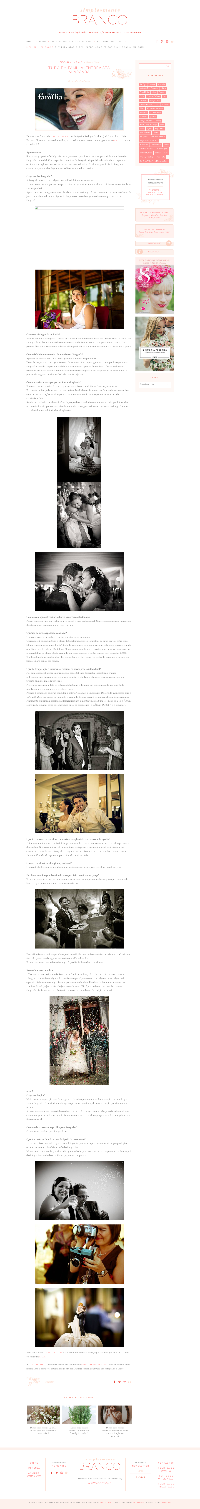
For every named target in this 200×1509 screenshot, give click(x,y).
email (42, 1357)
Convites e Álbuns (153, 96)
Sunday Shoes (156, 145)
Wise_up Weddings (146, 157)
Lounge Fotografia (146, 121)
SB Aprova (143, 137)
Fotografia (143, 112)
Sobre (34, 1463)
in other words (155, 112)
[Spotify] (167, 41)
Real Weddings (145, 133)
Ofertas (149, 129)
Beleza (163, 88)
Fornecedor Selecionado (79, 81)
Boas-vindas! (144, 92)
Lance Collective (106, 1502)
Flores (142, 108)
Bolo (154, 92)
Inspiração (143, 117)
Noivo (142, 129)
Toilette (166, 145)
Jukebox (153, 117)
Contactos (166, 1463)
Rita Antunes (138, 1502)
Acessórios (161, 84)
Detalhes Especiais (146, 104)
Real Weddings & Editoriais (98, 47)
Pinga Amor (159, 129)
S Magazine (144, 145)
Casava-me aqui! (133, 47)
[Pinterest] (162, 41)
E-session (165, 104)
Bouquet (162, 92)
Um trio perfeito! (161, 149)
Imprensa (34, 1468)
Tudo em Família (59, 136)
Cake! (142, 96)
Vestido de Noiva (146, 153)
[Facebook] (157, 41)
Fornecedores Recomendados (71, 41)
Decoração (143, 100)
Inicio (30, 41)
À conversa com (161, 161)
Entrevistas (66, 47)
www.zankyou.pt (100, 1482)
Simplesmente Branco (157, 137)
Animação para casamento (149, 88)
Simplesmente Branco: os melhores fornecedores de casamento (100, 16)
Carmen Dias (166, 1502)
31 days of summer (147, 84)
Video (166, 153)
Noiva (162, 125)
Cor (164, 96)
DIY (157, 104)
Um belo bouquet (146, 149)
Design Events (155, 100)
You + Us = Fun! (146, 161)
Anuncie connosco (110, 41)
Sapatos (155, 133)
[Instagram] (172, 41)
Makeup (158, 121)
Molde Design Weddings (148, 125)
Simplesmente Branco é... (149, 141)
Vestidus (157, 153)
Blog (42, 41)
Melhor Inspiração (39, 47)
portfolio (119, 140)
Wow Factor (161, 157)
